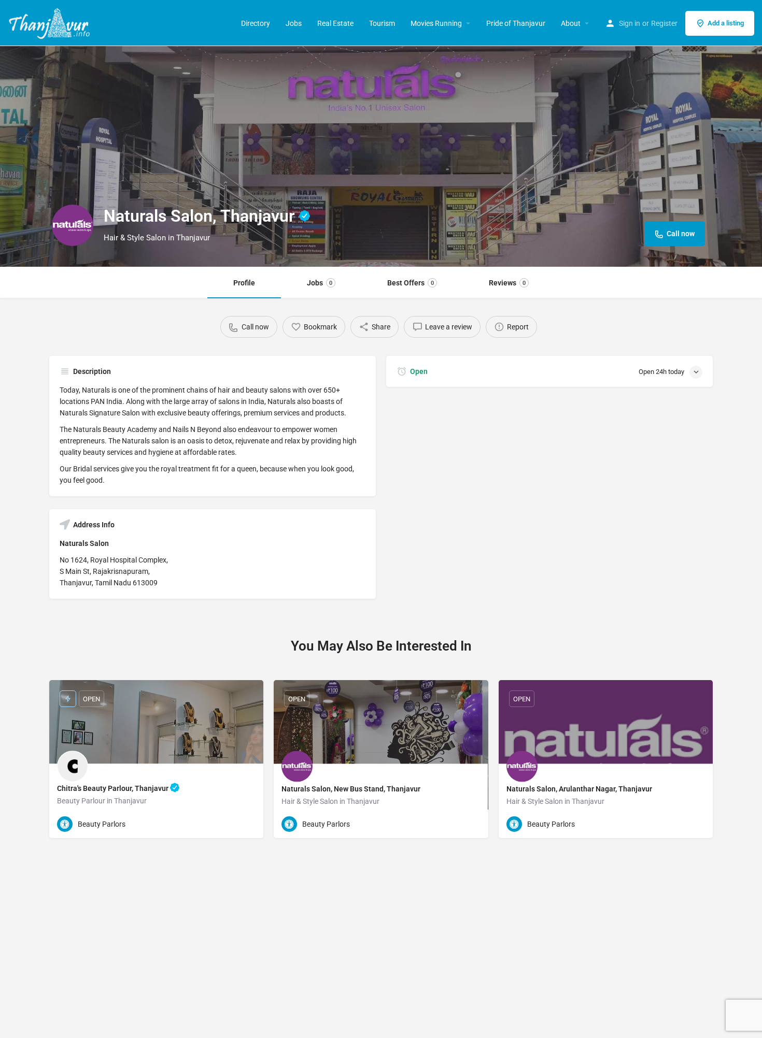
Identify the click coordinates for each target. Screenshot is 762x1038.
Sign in (629, 23)
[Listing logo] (72, 225)
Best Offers (410, 283)
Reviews (507, 283)
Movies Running (436, 23)
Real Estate (335, 23)
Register (664, 23)
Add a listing (726, 23)
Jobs (294, 23)
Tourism (382, 23)
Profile (244, 283)
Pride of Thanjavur (515, 23)
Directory (255, 23)
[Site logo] (50, 22)
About (571, 23)
